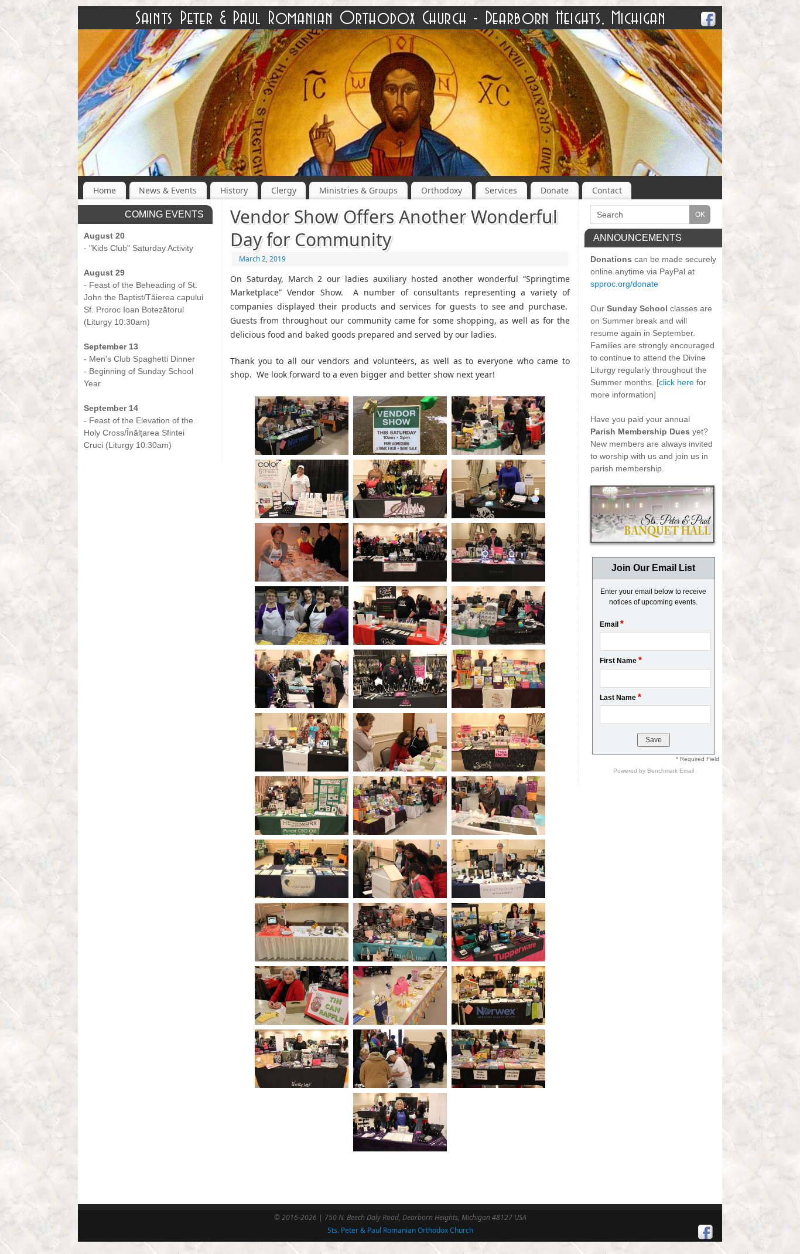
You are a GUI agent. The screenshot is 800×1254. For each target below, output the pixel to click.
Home (104, 190)
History (234, 190)
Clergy (283, 190)
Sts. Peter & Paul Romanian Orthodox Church (400, 1230)
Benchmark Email (670, 770)
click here (676, 382)
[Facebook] (708, 21)
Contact (607, 190)
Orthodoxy (441, 190)
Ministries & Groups (358, 190)
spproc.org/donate (624, 283)
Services (501, 190)
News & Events (168, 190)
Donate (555, 190)
